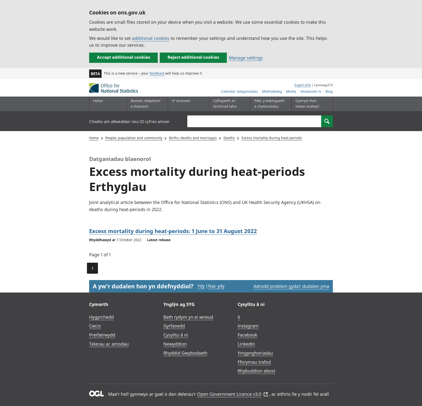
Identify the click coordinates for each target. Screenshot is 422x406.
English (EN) (303, 85)
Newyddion (175, 344)
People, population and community (133, 137)
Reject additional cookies (193, 57)
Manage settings (246, 58)
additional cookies (150, 38)
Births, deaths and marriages (193, 137)
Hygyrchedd (101, 317)
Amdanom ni (310, 91)
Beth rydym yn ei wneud (188, 317)
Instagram (248, 326)
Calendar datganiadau (239, 91)
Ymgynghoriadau (255, 353)
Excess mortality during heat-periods (272, 137)
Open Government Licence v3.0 (229, 394)
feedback (156, 73)
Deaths (229, 137)
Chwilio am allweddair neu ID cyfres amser (129, 121)
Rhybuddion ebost (256, 371)
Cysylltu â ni (175, 335)
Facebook (247, 335)
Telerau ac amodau (109, 344)
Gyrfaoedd (174, 326)
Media (291, 91)
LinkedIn (246, 344)
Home (94, 137)
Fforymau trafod (254, 362)
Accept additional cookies (123, 57)
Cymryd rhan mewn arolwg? (307, 103)
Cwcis (95, 326)
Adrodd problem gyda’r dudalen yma (291, 286)
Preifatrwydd (102, 335)
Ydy (201, 286)
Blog (329, 91)
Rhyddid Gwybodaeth (185, 353)
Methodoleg (272, 91)
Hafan (98, 100)
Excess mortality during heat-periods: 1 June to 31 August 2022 (173, 231)
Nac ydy (216, 286)
